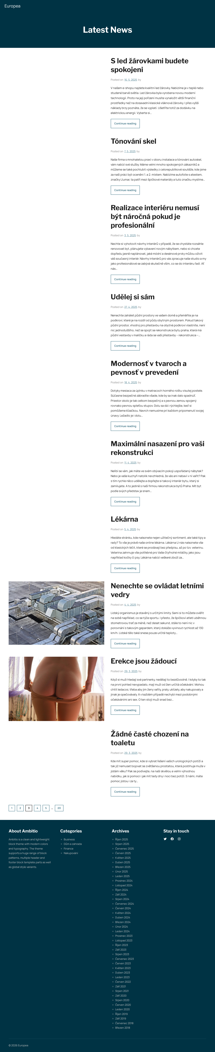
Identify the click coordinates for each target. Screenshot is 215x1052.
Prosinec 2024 (124, 880)
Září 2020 (121, 995)
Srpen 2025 (122, 844)
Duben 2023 (122, 972)
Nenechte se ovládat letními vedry (157, 590)
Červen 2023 (123, 963)
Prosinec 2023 (124, 935)
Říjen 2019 (121, 1014)
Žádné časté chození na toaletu (150, 738)
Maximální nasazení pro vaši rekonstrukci (157, 448)
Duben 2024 (122, 917)
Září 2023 (120, 949)
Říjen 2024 (121, 890)
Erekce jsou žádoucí (144, 661)
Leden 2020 (122, 1009)
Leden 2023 (122, 977)
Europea (12, 6)
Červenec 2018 (124, 1023)
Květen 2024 (123, 913)
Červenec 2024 (124, 903)
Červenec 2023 (124, 959)
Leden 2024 (122, 931)
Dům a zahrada (73, 844)
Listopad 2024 (124, 885)
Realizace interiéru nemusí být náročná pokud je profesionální (155, 216)
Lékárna (124, 519)
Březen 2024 (123, 922)
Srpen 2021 (122, 991)
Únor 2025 (121, 871)
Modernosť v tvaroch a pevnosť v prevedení (149, 367)
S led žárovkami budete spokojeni (150, 65)
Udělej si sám (133, 297)
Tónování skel (133, 141)
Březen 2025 (122, 867)
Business (69, 839)
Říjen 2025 (121, 839)
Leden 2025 (122, 876)
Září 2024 (121, 894)
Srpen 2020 (122, 1000)
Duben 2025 (122, 862)
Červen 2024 (123, 908)
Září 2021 (120, 986)
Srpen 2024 (122, 899)
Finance (68, 848)
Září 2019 (120, 1018)
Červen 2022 (123, 981)
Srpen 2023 (122, 954)
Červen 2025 (123, 853)
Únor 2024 (121, 926)
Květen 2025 (123, 857)
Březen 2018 (122, 1027)
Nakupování (71, 853)
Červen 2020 (123, 1004)
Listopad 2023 (123, 940)
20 (59, 808)
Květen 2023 (123, 968)
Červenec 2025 (124, 848)
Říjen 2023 (121, 945)
